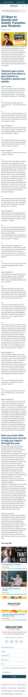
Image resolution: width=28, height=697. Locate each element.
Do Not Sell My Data (6, 691)
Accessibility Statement (7, 694)
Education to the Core (9, 515)
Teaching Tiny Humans (16, 463)
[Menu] (1, 6)
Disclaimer (4, 688)
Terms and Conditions (19, 691)
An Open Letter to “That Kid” (11, 564)
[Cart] (26, 6)
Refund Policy (19, 694)
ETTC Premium (5, 488)
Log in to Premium (8, 2)
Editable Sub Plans (6, 507)
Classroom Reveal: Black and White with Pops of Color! (13, 615)
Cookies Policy (21, 688)
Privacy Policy (12, 688)
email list (12, 536)
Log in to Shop (21, 2)
